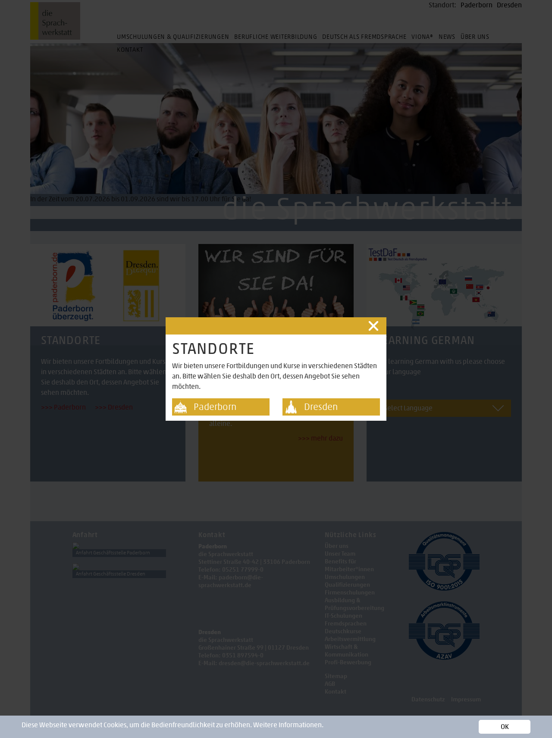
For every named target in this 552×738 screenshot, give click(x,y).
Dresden (321, 407)
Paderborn (215, 407)
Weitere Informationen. (288, 725)
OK (505, 726)
